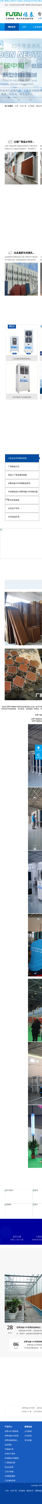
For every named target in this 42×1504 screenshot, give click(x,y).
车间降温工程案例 (12, 1458)
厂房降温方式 (13, 467)
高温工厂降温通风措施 (17, 475)
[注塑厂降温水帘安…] (21, 184)
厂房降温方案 (10, 1463)
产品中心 (8, 1427)
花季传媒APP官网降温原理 (19, 483)
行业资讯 (28, 1436)
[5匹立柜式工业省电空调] (22, 393)
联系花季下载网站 (15, 34)
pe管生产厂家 (26, 1411)
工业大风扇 (9, 1472)
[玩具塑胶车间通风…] (21, 295)
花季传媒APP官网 (28, 1408)
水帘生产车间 (13, 508)
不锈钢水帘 (9, 1449)
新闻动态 (28, 1427)
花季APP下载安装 (11, 1431)
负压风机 (8, 1445)
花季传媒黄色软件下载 (12, 1440)
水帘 (24, 27)
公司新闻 (28, 1431)
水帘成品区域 (13, 517)
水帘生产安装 (10, 1454)
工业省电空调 (10, 1480)
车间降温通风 (10, 1476)
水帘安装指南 (13, 500)
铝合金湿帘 (9, 1467)
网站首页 (12, 27)
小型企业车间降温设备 (17, 458)
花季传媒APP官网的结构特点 (28, 1327)
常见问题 (28, 1440)
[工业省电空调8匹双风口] (22, 355)
